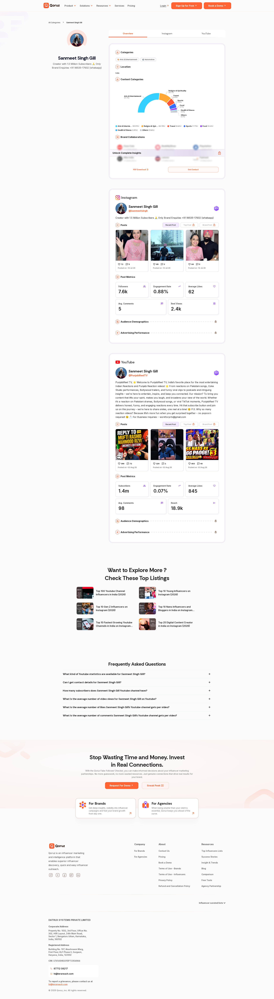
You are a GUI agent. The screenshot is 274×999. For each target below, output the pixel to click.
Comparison (207, 874)
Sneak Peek (153, 785)
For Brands (139, 851)
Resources (102, 5)
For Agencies (140, 857)
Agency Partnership (211, 886)
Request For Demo (120, 785)
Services (119, 5)
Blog (204, 868)
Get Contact (193, 169)
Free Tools (207, 880)
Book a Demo (215, 5)
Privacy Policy (165, 880)
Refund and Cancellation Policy (174, 886)
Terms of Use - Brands (170, 868)
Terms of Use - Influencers (172, 874)
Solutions (85, 5)
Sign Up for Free (185, 5)
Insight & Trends (210, 862)
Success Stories (209, 857)
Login (163, 5)
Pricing (131, 5)
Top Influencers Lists (212, 851)
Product (69, 5)
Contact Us (164, 851)
